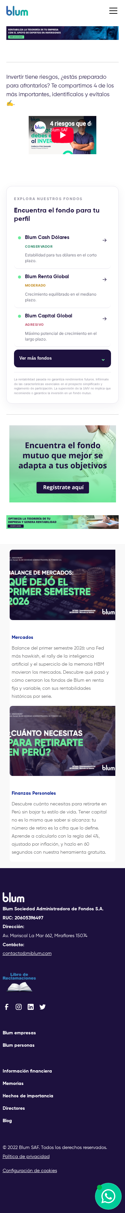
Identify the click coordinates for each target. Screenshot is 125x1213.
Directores (14, 1108)
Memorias (13, 1083)
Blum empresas (19, 1033)
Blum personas (19, 1045)
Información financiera (27, 1071)
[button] (112, 11)
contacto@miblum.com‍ (27, 953)
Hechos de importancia (28, 1096)
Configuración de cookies (30, 1170)
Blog (7, 1120)
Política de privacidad (26, 1156)
